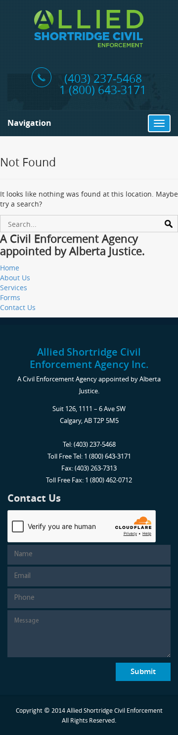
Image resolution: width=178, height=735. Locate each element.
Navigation (29, 122)
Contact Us (18, 307)
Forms (10, 297)
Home (9, 267)
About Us (15, 277)
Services (13, 287)
